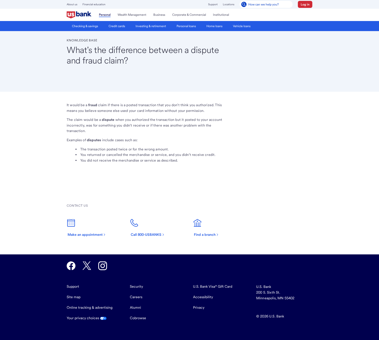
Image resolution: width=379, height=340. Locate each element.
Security (136, 286)
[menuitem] (79, 15)
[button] (305, 4)
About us (72, 4)
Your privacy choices (83, 318)
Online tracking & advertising (90, 307)
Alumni (135, 307)
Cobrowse (138, 318)
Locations (228, 4)
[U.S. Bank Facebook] (71, 265)
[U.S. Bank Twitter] (86, 265)
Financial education (93, 4)
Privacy (198, 307)
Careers (136, 297)
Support (213, 4)
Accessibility (203, 297)
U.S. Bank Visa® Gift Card (212, 286)
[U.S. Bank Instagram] (102, 265)
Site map (73, 297)
